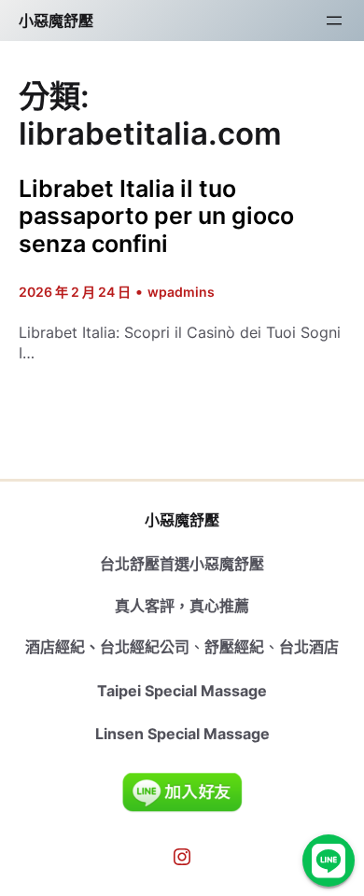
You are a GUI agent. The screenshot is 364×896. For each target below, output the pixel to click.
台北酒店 (309, 646)
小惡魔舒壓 (56, 20)
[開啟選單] (334, 20)
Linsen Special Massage (182, 733)
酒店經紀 (55, 646)
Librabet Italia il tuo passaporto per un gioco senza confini (156, 216)
